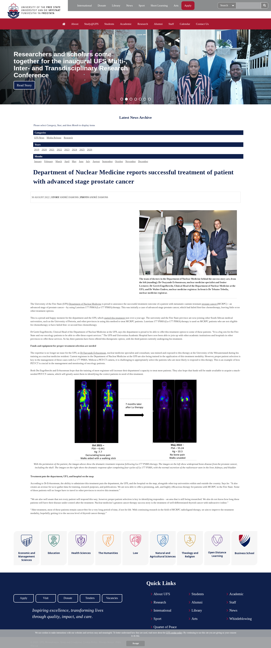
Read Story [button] (24, 85)
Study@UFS (91, 23)
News (129, 5)
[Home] (63, 24)
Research (143, 23)
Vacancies (112, 598)
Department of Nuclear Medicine (85, 303)
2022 (59, 149)
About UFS (162, 594)
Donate (102, 5)
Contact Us (202, 23)
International (84, 5)
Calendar (185, 23)
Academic (126, 23)
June (81, 161)
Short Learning (159, 5)
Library (116, 5)
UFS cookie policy (174, 632)
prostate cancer (209, 303)
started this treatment (114, 317)
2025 (82, 149)
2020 (44, 149)
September (107, 161)
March (58, 161)
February (48, 161)
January (38, 161)
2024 (74, 149)
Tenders (90, 598)
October (119, 161)
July (88, 161)
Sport (142, 5)
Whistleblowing (240, 619)
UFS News (39, 137)
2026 (89, 149)
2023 (67, 149)
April (67, 161)
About (74, 23)
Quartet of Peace (165, 627)
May (74, 161)
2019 (36, 149)
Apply (188, 5)
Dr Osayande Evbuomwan (93, 352)
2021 (51, 149)
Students (109, 23)
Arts (176, 5)
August (96, 161)
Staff (171, 23)
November (130, 161)
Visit (45, 598)
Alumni (158, 23)
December (143, 161)
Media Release (54, 137)
